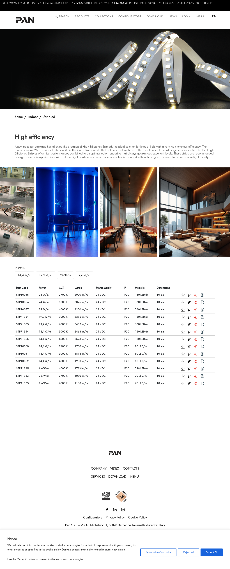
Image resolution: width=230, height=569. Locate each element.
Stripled (49, 117)
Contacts (131, 468)
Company (99, 468)
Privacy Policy (115, 517)
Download (117, 476)
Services (98, 476)
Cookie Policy (137, 517)
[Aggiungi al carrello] (189, 295)
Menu (134, 476)
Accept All (211, 552)
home (19, 117)
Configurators (92, 517)
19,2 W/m (45, 275)
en (214, 16)
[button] (224, 212)
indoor (33, 117)
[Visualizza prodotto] (202, 295)
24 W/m (65, 275)
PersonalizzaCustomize (158, 552)
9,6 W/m (84, 275)
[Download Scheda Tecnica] (183, 295)
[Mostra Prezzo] (195, 295)
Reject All (188, 552)
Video (114, 468)
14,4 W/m (24, 275)
